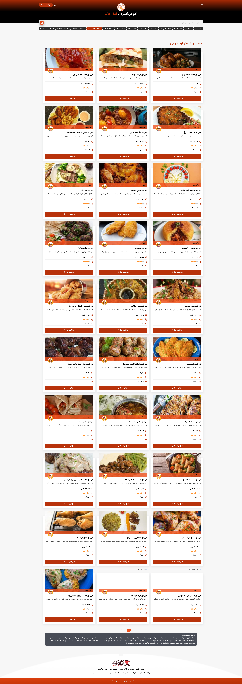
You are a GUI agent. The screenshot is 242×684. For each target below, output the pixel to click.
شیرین (197, 359)
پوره (161, 28)
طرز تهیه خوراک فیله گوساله (136, 479)
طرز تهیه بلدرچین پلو (193, 306)
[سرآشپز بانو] (50, 69)
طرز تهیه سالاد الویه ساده (191, 190)
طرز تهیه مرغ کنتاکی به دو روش (80, 306)
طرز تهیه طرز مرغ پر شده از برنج (80, 595)
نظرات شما (117, 673)
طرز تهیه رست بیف (139, 74)
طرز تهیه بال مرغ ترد (85, 537)
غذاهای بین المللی (63, 28)
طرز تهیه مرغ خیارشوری (191, 74)
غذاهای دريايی (108, 28)
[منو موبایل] (202, 4)
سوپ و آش (198, 28)
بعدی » (115, 630)
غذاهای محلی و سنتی (78, 28)
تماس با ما (125, 673)
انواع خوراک (153, 28)
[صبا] (104, 69)
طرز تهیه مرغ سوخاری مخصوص (80, 132)
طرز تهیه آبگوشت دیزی (138, 132)
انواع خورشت (143, 28)
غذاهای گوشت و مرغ (94, 28)
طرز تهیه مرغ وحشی (139, 190)
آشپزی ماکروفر (178, 28)
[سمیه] (50, 359)
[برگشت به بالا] (121, 654)
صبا (144, 69)
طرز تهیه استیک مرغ (193, 421)
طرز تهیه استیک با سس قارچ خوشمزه (78, 479)
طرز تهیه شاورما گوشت (84, 421)
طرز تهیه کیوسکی (194, 364)
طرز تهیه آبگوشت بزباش (137, 421)
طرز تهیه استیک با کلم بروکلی (189, 595)
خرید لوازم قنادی (46, 5)
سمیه (89, 359)
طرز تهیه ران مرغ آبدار (138, 595)
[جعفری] (158, 69)
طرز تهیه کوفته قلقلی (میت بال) (134, 364)
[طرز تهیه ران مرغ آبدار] (142, 569)
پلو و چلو (168, 28)
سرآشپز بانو (88, 69)
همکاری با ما (95, 673)
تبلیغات (103, 673)
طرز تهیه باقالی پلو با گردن (137, 537)
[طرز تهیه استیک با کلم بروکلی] (194, 569)
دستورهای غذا (134, 673)
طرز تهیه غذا (178, 98)
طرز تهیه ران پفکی (140, 248)
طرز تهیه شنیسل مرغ (192, 132)
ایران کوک (111, 14)
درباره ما (109, 673)
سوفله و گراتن (132, 28)
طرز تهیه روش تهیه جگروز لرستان (80, 364)
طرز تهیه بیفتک (87, 190)
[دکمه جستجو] (42, 23)
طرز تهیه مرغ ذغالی (139, 306)
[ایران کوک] (121, 7)
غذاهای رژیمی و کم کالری (47, 28)
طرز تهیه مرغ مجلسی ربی (83, 74)
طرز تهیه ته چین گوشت (191, 248)
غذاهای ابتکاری (120, 28)
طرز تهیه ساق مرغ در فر (191, 537)
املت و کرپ (188, 28)
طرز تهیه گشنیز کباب (85, 248)
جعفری (197, 69)
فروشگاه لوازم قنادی (145, 673)
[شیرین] (158, 359)
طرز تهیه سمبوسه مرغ (192, 479)
